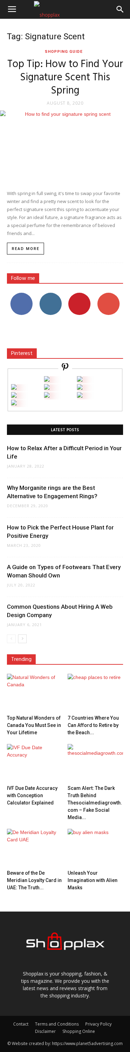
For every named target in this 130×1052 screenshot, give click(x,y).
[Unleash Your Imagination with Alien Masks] (95, 848)
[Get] (80, 380)
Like (21, 295)
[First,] (14, 388)
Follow (50, 295)
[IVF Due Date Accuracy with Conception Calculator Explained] (34, 763)
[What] (47, 380)
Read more (26, 248)
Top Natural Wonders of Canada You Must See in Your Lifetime (34, 725)
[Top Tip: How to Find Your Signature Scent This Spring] (65, 147)
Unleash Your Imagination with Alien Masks (93, 880)
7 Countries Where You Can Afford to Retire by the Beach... (93, 725)
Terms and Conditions (57, 1024)
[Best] (80, 396)
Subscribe (108, 295)
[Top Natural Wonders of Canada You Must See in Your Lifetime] (34, 693)
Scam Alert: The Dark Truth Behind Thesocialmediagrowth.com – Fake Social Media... (95, 802)
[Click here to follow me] (65, 368)
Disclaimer (45, 1031)
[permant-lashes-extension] (47, 396)
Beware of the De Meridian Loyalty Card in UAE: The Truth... (34, 880)
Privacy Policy (98, 1024)
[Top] (14, 403)
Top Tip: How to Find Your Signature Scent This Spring (65, 77)
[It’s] (14, 396)
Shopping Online (78, 1031)
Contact (20, 1024)
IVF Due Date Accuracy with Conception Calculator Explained (32, 795)
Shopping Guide (64, 51)
